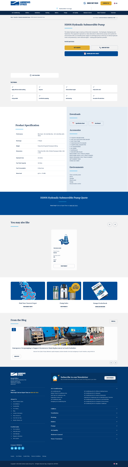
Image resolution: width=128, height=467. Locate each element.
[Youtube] (15, 448)
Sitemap (44, 456)
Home (12, 17)
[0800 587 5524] (84, 3)
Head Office (14, 378)
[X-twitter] (22, 448)
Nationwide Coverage (65, 8)
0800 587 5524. (74, 205)
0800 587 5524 (92, 3)
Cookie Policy (26, 456)
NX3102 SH (57, 248)
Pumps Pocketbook (100, 303)
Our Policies (19, 456)
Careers (12, 456)
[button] (109, 224)
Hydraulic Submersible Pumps (24, 17)
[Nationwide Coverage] (57, 9)
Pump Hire (16, 17)
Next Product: (104, 17)
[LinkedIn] (12, 448)
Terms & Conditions (36, 456)
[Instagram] (19, 448)
